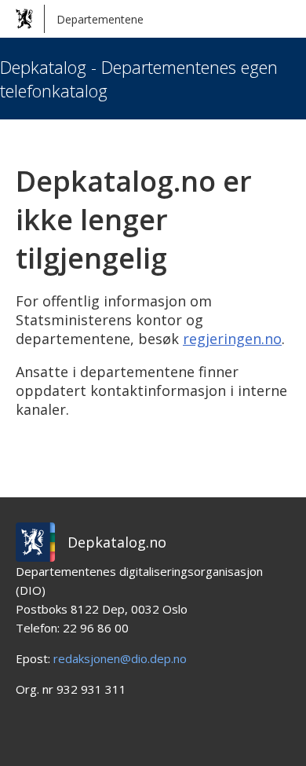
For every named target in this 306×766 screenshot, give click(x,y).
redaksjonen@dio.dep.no (120, 658)
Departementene (100, 19)
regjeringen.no (232, 338)
